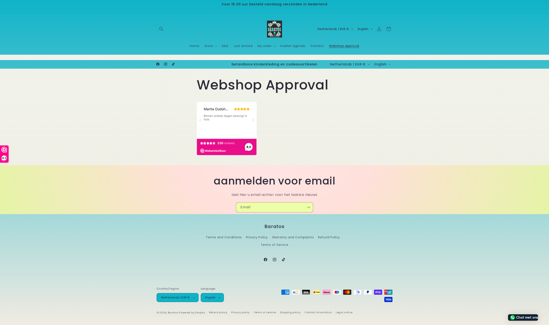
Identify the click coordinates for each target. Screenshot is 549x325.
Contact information (318, 312)
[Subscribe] (308, 207)
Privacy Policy (257, 237)
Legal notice (344, 312)
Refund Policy (329, 237)
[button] (161, 29)
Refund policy (218, 312)
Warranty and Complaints (293, 237)
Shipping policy (290, 312)
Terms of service (265, 312)
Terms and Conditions (224, 237)
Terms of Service (274, 245)
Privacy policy (240, 312)
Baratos (173, 312)
